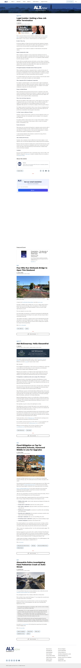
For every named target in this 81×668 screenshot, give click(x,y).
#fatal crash (37, 631)
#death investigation (21, 631)
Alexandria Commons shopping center (23, 592)
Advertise (18, 1)
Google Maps (22, 628)
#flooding (33, 545)
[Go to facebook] (9, 660)
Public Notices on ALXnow (51, 657)
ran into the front (25, 624)
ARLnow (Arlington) (61, 648)
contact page (27, 154)
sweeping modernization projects (29, 484)
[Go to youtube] (14, 660)
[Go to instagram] (12, 660)
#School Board (20, 547)
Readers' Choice (49, 659)
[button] (46, 299)
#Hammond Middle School (42, 545)
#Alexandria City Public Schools (23, 545)
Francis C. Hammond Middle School (23, 488)
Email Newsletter (49, 652)
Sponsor (19, 22)
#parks (27, 328)
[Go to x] (7, 660)
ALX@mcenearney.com (33, 423)
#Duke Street (30, 631)
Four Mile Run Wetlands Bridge (27, 302)
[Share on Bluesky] (46, 171)
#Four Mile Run (20, 328)
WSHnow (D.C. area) (62, 660)
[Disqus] (33, 209)
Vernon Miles (20, 272)
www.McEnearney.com (20, 426)
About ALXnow (49, 648)
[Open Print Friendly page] (48, 171)
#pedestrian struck (20, 633)
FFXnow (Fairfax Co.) (62, 652)
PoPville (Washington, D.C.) (63, 655)
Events (24, 1)
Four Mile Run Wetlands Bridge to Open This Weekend (32, 269)
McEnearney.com (31, 417)
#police (28, 633)
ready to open (40, 302)
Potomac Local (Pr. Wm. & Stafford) (64, 657)
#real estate (29, 430)
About (12, 1)
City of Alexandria (23, 325)
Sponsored (19, 15)
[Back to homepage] (7, 1)
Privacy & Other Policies (50, 655)
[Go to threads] (16, 660)
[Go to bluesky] (19, 660)
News (18, 265)
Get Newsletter (70, 1)
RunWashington (61, 659)
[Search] (75, 1)
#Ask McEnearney (20, 430)
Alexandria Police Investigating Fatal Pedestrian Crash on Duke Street (31, 564)
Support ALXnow (44, 1)
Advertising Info (49, 650)
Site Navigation (49, 660)
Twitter (23, 155)
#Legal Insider (20, 170)
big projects (33, 478)
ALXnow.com (20, 569)
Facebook (19, 155)
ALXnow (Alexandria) (62, 650)
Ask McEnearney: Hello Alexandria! (33, 343)
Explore (28, 1)
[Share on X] (43, 171)
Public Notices (35, 1)
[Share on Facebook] (41, 171)
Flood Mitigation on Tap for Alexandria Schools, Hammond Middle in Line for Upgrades (31, 447)
